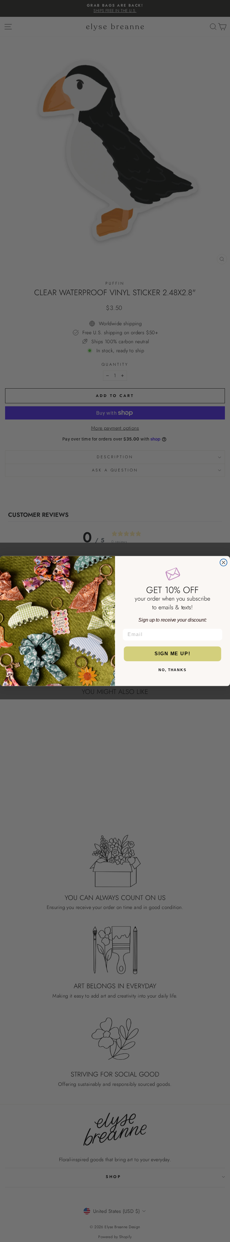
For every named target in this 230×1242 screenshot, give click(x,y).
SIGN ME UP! (172, 653)
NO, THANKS (172, 670)
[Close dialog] (223, 562)
